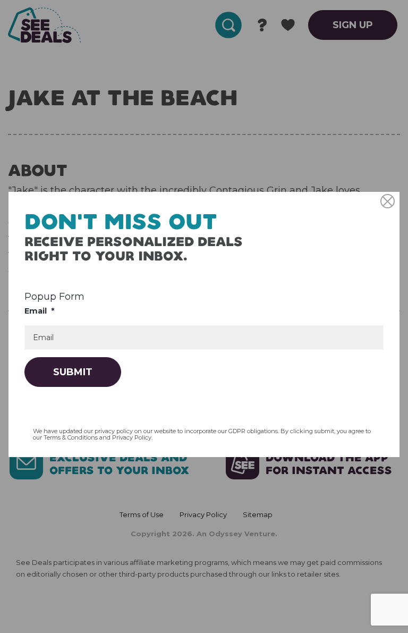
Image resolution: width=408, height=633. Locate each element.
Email (39, 311)
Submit (72, 372)
